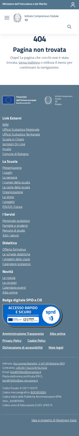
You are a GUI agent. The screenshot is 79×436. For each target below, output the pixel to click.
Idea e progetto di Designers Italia (54, 420)
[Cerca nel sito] (69, 27)
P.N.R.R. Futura (12, 206)
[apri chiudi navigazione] (6, 18)
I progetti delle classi (16, 259)
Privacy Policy (11, 340)
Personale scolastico (16, 220)
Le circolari (9, 282)
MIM (5, 124)
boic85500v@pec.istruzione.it (20, 380)
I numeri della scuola (16, 182)
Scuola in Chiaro (13, 139)
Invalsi (6, 148)
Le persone (9, 177)
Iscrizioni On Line (13, 144)
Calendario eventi (14, 287)
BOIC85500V (38, 392)
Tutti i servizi (10, 235)
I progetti (8, 201)
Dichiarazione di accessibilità (22, 347)
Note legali (56, 347)
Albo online (10, 292)
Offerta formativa (14, 249)
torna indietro (29, 62)
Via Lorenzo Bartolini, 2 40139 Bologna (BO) (39, 363)
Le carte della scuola (16, 187)
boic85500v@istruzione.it (25, 372)
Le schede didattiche (16, 254)
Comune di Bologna (15, 153)
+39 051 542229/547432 (31, 368)
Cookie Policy (37, 340)
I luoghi (7, 172)
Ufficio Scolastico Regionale (20, 129)
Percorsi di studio (13, 230)
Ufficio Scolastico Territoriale (21, 134)
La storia (8, 196)
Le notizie (8, 277)
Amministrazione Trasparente (23, 333)
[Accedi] (73, 4)
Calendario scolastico (16, 263)
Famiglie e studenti (15, 225)
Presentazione (12, 167)
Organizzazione (12, 192)
